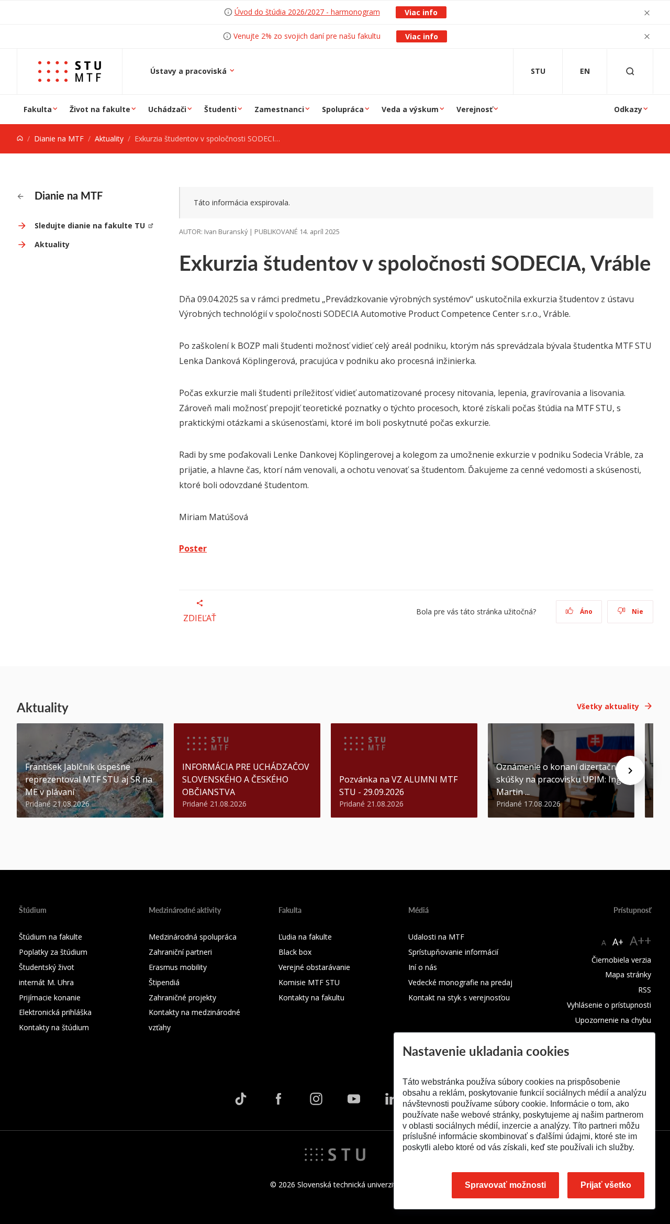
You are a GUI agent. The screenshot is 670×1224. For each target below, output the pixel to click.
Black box (294, 952)
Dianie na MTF (59, 139)
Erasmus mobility (178, 967)
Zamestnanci (279, 109)
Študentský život (46, 967)
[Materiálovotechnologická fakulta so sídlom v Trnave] (69, 71)
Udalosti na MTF (436, 937)
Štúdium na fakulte (50, 937)
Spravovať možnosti (505, 1185)
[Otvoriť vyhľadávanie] (630, 71)
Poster (193, 548)
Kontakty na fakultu (311, 997)
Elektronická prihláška (55, 1012)
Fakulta (38, 109)
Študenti (220, 109)
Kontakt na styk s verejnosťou (459, 997)
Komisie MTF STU (309, 982)
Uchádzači (167, 109)
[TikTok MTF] (241, 1098)
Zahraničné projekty (182, 997)
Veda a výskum (410, 109)
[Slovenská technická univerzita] (335, 1154)
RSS (644, 990)
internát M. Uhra (46, 982)
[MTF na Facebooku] (278, 1098)
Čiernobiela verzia (621, 960)
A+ (617, 941)
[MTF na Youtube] (354, 1098)
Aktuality (109, 139)
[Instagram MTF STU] (316, 1098)
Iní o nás (422, 967)
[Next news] (630, 770)
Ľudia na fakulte (305, 937)
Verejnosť (474, 109)
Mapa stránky (628, 974)
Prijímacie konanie (50, 997)
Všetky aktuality (608, 706)
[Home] (20, 139)
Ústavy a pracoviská (189, 71)
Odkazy (628, 109)
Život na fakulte (100, 109)
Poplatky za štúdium (53, 952)
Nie (636, 611)
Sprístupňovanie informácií (453, 952)
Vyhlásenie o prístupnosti (609, 1005)
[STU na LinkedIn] (391, 1098)
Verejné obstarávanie (314, 967)
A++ (640, 940)
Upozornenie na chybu (613, 1020)
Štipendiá (164, 982)
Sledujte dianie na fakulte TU (90, 225)
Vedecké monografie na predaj (460, 982)
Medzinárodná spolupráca (193, 937)
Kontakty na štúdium (54, 1027)
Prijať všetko (605, 1185)
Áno (585, 611)
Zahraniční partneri (180, 952)
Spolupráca (343, 109)
